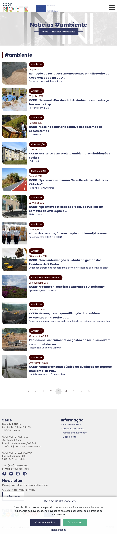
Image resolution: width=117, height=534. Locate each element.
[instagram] (18, 474)
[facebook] (4, 474)
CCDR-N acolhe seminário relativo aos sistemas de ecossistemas (66, 129)
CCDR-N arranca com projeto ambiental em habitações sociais (69, 155)
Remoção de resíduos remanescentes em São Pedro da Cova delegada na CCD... (69, 76)
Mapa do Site (69, 436)
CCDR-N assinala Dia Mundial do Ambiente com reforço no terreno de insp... (71, 102)
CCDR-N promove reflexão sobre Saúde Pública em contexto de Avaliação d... (66, 209)
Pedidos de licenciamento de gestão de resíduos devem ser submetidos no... (69, 342)
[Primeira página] (28, 391)
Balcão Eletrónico (72, 424)
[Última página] (89, 391)
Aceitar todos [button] (75, 522)
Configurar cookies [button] (45, 522)
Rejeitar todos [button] (58, 529)
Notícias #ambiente (63, 31)
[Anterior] (36, 391)
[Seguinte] (81, 391)
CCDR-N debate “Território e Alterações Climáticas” (67, 287)
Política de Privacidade (75, 432)
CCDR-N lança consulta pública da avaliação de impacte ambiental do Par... (70, 369)
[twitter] (11, 474)
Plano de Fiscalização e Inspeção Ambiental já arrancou (69, 233)
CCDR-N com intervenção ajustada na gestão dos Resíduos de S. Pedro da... (65, 262)
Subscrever (13, 496)
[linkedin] (25, 474)
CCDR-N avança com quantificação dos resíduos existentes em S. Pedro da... (64, 315)
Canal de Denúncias (73, 428)
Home (45, 31)
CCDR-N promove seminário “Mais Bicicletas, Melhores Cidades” (68, 182)
